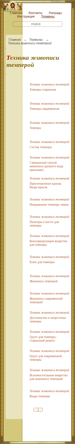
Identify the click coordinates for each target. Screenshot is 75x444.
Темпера (35, 128)
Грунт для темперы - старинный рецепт (43, 338)
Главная (16, 13)
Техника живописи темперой (30, 43)
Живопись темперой (44, 281)
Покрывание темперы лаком (49, 204)
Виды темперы (40, 396)
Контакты (35, 13)
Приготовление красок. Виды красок (46, 185)
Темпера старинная (43, 89)
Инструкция (26, 16)
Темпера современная (44, 108)
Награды (55, 13)
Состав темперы (41, 147)
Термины (48, 16)
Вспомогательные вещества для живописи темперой (49, 377)
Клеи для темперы (42, 262)
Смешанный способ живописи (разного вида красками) (46, 166)
